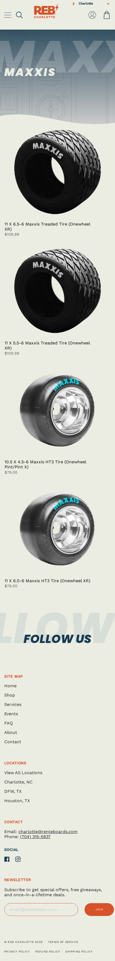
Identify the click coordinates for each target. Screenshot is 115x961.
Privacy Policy (17, 951)
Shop (9, 695)
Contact (12, 741)
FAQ (8, 723)
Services (12, 704)
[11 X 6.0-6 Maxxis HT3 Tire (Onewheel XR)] (57, 528)
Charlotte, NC (18, 782)
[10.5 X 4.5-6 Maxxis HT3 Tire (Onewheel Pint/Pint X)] (57, 409)
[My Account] (92, 15)
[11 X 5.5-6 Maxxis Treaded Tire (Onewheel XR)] (57, 290)
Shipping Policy (79, 951)
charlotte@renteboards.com (48, 831)
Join (99, 909)
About (10, 732)
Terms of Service (63, 941)
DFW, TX (13, 791)
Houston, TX (17, 800)
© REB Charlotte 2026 (23, 941)
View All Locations (23, 772)
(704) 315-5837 (35, 836)
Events (11, 713)
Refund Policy (47, 951)
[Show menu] (8, 15)
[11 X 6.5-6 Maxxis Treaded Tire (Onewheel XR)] (57, 171)
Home (10, 685)
